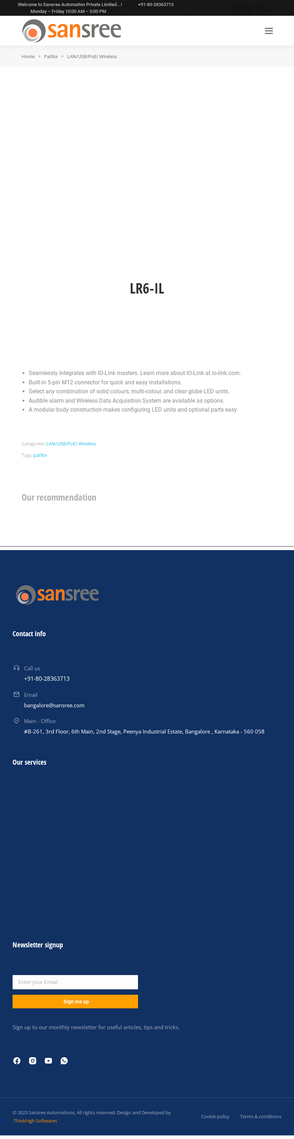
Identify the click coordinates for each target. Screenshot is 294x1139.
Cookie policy (215, 1116)
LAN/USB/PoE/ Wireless (71, 443)
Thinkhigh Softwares (35, 1120)
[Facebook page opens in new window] (238, 8)
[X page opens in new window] (249, 8)
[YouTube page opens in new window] (271, 8)
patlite (40, 455)
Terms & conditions (260, 1116)
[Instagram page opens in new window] (260, 8)
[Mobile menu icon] (269, 31)
